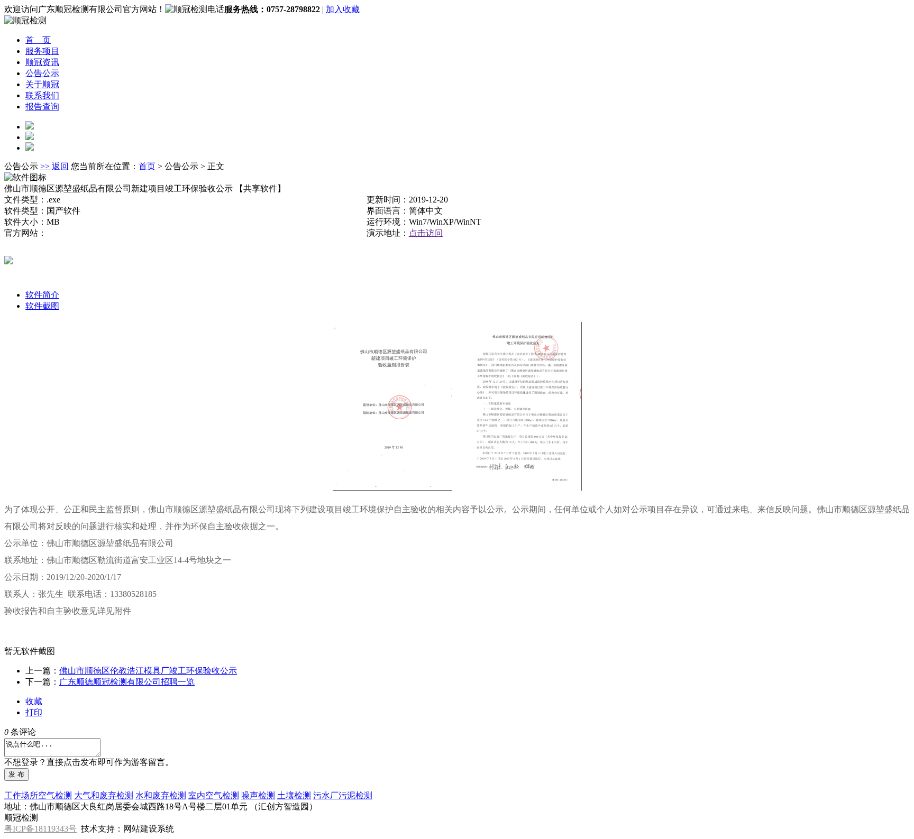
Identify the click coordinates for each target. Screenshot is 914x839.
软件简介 (42, 294)
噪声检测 (258, 795)
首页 (147, 166)
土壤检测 (294, 795)
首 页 (38, 39)
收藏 (33, 701)
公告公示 (42, 73)
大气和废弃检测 (103, 795)
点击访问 (426, 232)
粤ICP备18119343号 (40, 828)
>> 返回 (54, 166)
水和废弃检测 (160, 795)
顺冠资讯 (42, 62)
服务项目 (42, 51)
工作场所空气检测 (38, 795)
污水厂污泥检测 (342, 795)
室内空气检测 (213, 795)
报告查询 (42, 106)
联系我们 (42, 95)
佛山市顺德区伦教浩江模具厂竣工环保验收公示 (148, 670)
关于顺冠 (42, 84)
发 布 (16, 774)
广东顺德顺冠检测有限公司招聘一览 (127, 681)
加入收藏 (343, 9)
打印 (33, 712)
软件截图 (42, 305)
